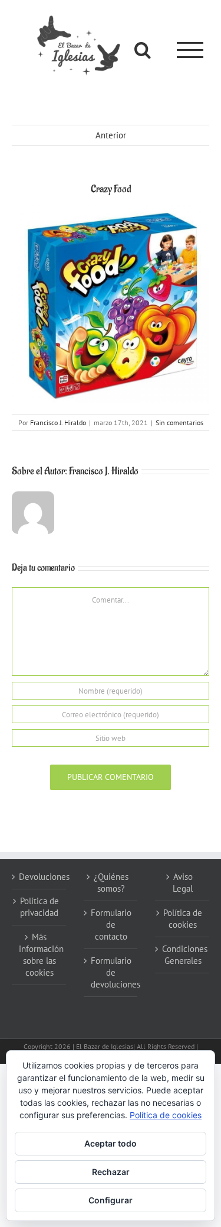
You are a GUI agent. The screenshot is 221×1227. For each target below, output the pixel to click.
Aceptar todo (110, 1143)
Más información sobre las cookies (39, 954)
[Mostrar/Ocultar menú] (190, 50)
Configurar (110, 1200)
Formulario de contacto (111, 924)
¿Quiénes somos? (111, 882)
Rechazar (111, 1172)
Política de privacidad (39, 906)
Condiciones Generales (182, 954)
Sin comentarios (179, 422)
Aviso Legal (183, 882)
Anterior (110, 135)
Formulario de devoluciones (111, 972)
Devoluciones (39, 876)
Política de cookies (182, 918)
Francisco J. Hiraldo (58, 422)
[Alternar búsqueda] (142, 50)
